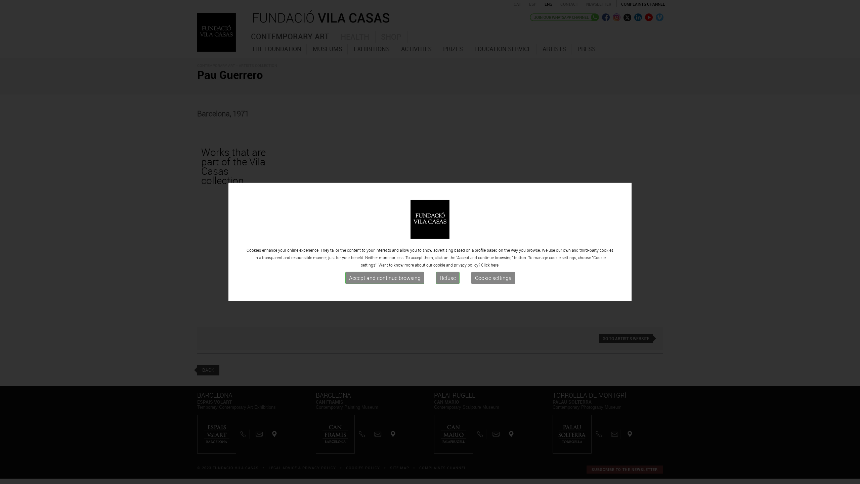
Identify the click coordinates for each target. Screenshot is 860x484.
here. (495, 265)
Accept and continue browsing (385, 278)
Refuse (448, 278)
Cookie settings (493, 278)
